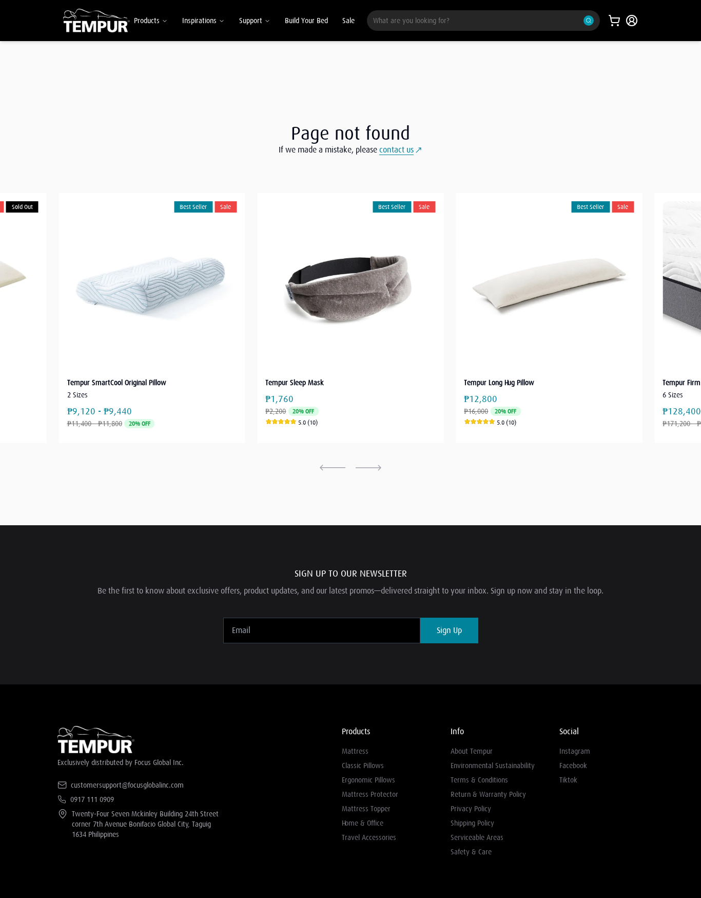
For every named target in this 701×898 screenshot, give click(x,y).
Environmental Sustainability (493, 765)
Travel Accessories (369, 837)
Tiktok (568, 780)
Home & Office (362, 823)
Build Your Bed (306, 20)
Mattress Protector (370, 794)
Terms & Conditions (479, 780)
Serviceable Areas (477, 837)
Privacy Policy (471, 809)
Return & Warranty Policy (488, 794)
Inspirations (199, 20)
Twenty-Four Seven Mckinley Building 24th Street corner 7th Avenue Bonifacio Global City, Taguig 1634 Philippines (145, 824)
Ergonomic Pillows (368, 780)
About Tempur (472, 751)
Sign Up (449, 630)
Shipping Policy (472, 823)
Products (147, 20)
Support (250, 20)
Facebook (573, 765)
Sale (348, 20)
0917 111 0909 (92, 799)
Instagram (574, 751)
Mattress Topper (366, 809)
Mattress (355, 751)
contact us (396, 150)
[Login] (632, 20)
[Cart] (614, 20)
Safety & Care (471, 852)
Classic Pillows (363, 765)
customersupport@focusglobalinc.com (127, 785)
